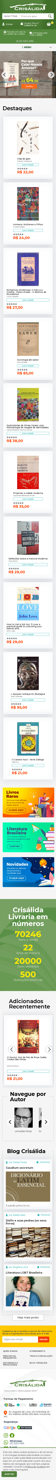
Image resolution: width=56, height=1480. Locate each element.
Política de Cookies (35, 1466)
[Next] (51, 74)
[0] (49, 24)
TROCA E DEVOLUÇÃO (41, 1356)
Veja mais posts (28, 1317)
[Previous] (4, 74)
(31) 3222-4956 (25, 41)
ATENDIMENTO (37, 1351)
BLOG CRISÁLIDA (38, 1363)
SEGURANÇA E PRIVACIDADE (10, 1364)
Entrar (9, 24)
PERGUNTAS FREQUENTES (10, 1357)
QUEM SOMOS (10, 1351)
